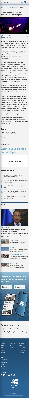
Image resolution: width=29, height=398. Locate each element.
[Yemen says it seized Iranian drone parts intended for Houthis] (5, 249)
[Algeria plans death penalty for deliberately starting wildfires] (5, 241)
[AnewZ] (14, 383)
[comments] (24, 37)
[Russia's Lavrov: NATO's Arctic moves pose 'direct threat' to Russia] (14, 217)
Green (2, 357)
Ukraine (24, 331)
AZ (22, 2)
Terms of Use (22, 350)
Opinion (2, 364)
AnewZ (13, 393)
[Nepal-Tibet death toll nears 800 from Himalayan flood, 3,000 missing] (5, 265)
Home (2, 7)
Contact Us (21, 352)
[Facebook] (1, 375)
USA (18, 329)
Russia (11, 331)
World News (15, 7)
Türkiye (4, 331)
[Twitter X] (6, 375)
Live (11, 345)
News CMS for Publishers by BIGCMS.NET (14, 395)
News (13, 132)
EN (24, 2)
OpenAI (3, 132)
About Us (21, 345)
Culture (2, 355)
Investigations (4, 362)
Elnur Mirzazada (6, 36)
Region (2, 345)
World (7, 7)
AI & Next (3, 350)
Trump (17, 331)
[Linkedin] (4, 375)
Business (3, 352)
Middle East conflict (3, 367)
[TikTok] (14, 375)
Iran (23, 329)
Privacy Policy (22, 347)
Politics (12, 329)
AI (8, 132)
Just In (11, 347)
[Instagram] (11, 375)
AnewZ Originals (4, 359)
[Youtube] (9, 375)
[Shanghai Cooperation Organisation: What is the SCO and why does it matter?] (5, 256)
